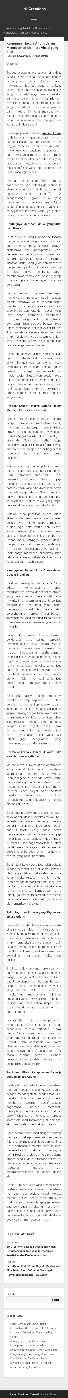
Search (11, 1294)
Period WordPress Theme (24, 1394)
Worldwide (27, 1233)
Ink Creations (34, 9)
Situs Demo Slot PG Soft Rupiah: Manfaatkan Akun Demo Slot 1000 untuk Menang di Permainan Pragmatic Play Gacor (33, 1270)
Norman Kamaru (40, 56)
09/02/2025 (22, 56)
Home (7, 28)
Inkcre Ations (51, 133)
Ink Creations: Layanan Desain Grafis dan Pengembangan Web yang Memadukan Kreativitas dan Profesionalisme (31, 1251)
